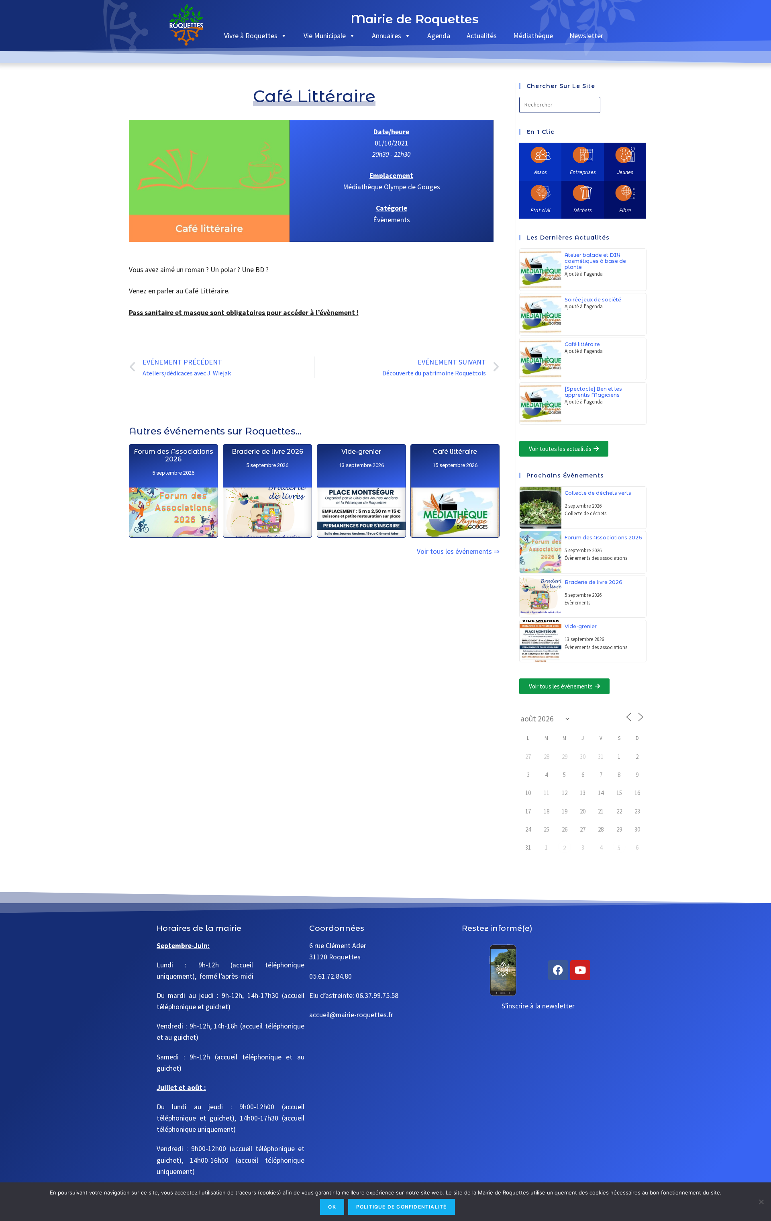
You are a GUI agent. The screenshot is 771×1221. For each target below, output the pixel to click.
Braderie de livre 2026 (267, 451)
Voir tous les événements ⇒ (458, 551)
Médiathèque (533, 35)
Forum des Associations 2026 (173, 455)
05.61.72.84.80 (330, 976)
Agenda (438, 35)
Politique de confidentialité (401, 1207)
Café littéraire (455, 451)
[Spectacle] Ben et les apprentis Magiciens (593, 392)
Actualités (482, 35)
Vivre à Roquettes (250, 35)
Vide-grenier (361, 451)
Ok (332, 1207)
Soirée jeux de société (593, 300)
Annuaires (386, 35)
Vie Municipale (325, 35)
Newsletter (586, 35)
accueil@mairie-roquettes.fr (351, 1014)
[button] (563, 449)
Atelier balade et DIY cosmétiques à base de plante (595, 261)
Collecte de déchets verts (598, 493)
